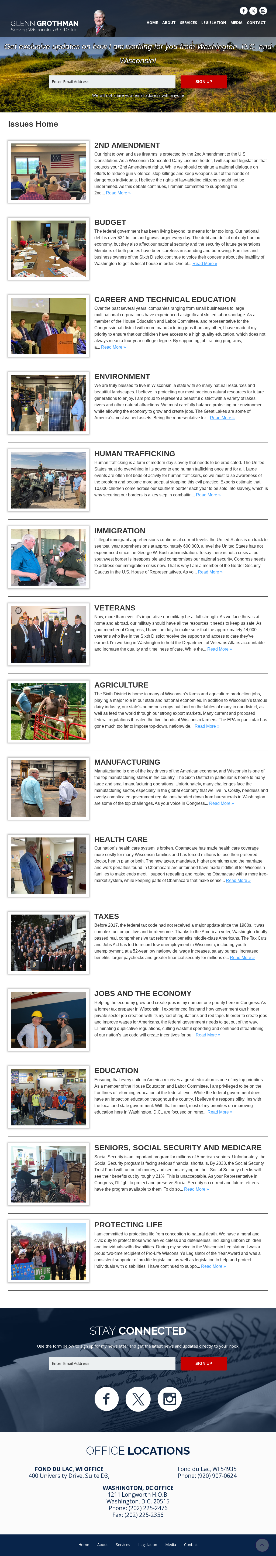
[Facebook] (244, 11)
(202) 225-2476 (148, 1508)
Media (236, 22)
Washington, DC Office (138, 1488)
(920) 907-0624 (217, 1475)
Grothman (45, 25)
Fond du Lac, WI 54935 (207, 1469)
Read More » (118, 193)
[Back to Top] (262, 1545)
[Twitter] (253, 11)
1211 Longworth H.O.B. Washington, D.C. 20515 (138, 1498)
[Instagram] (263, 11)
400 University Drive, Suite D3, (69, 1475)
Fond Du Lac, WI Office (69, 1469)
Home (152, 22)
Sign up (203, 81)
